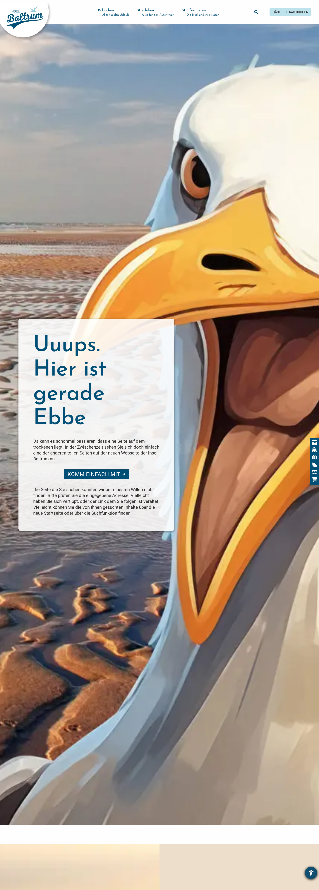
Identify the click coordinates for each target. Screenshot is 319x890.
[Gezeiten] (314, 472)
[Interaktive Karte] (314, 457)
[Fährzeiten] (314, 449)
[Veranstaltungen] (314, 442)
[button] (256, 12)
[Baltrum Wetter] (314, 464)
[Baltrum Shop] (314, 479)
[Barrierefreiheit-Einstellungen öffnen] (311, 873)
